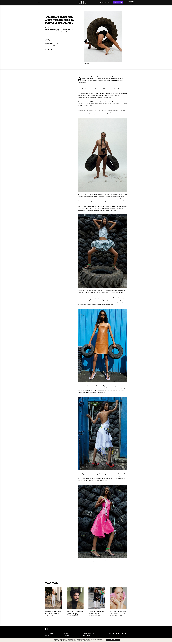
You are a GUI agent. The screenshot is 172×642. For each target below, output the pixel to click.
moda (47, 39)
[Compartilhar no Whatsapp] (51, 49)
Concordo (113, 639)
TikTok (125, 633)
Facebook (116, 633)
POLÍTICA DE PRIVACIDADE (88, 633)
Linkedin (122, 633)
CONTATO (66, 633)
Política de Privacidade (86, 640)
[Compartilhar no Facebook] (45, 49)
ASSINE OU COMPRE (118, 2)
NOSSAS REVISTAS (104, 2)
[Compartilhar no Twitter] (48, 49)
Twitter (113, 633)
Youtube (119, 633)
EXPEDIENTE (66, 635)
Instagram (110, 633)
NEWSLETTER (48, 635)
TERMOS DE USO (86, 635)
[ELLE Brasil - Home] (82, 3)
